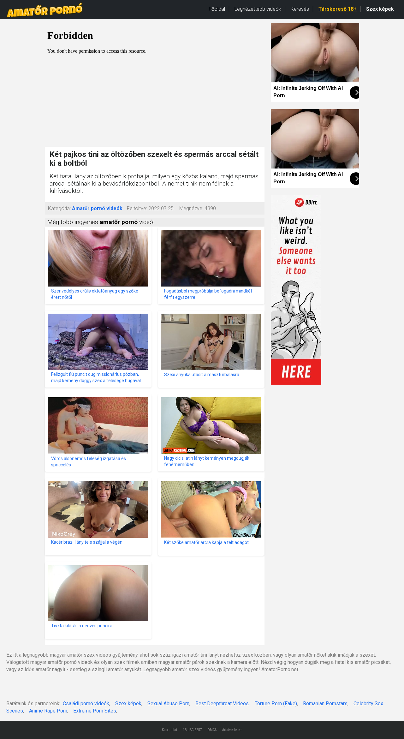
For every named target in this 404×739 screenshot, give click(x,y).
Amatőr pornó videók (97, 208)
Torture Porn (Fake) (276, 703)
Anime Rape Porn (48, 711)
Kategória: (59, 208)
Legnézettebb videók (258, 9)
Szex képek (380, 9)
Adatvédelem (232, 730)
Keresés (300, 9)
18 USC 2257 (192, 730)
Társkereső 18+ (337, 9)
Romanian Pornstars (325, 703)
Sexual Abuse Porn (168, 703)
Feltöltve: (137, 208)
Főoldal (217, 9)
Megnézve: (191, 208)
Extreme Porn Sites (94, 711)
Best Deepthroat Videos (222, 703)
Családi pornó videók (86, 703)
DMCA (212, 730)
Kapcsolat (169, 730)
